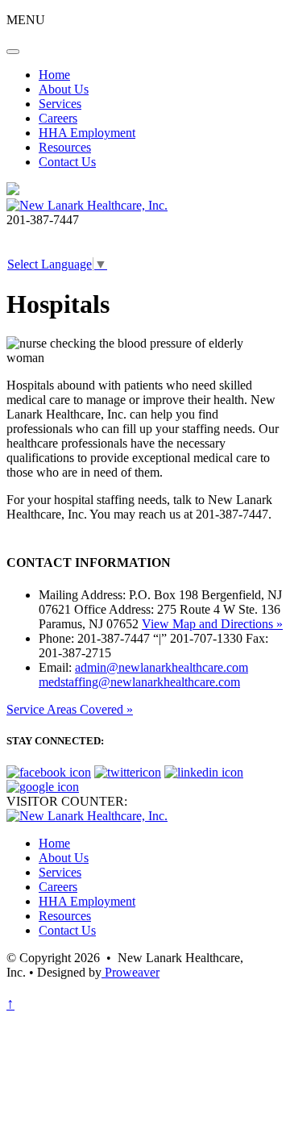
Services (60, 103)
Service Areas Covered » (69, 709)
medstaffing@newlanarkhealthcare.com (139, 682)
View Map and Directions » (212, 624)
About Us (64, 89)
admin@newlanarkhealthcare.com (161, 667)
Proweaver (131, 972)
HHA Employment (87, 133)
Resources (65, 147)
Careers (58, 118)
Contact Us (67, 162)
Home (54, 74)
